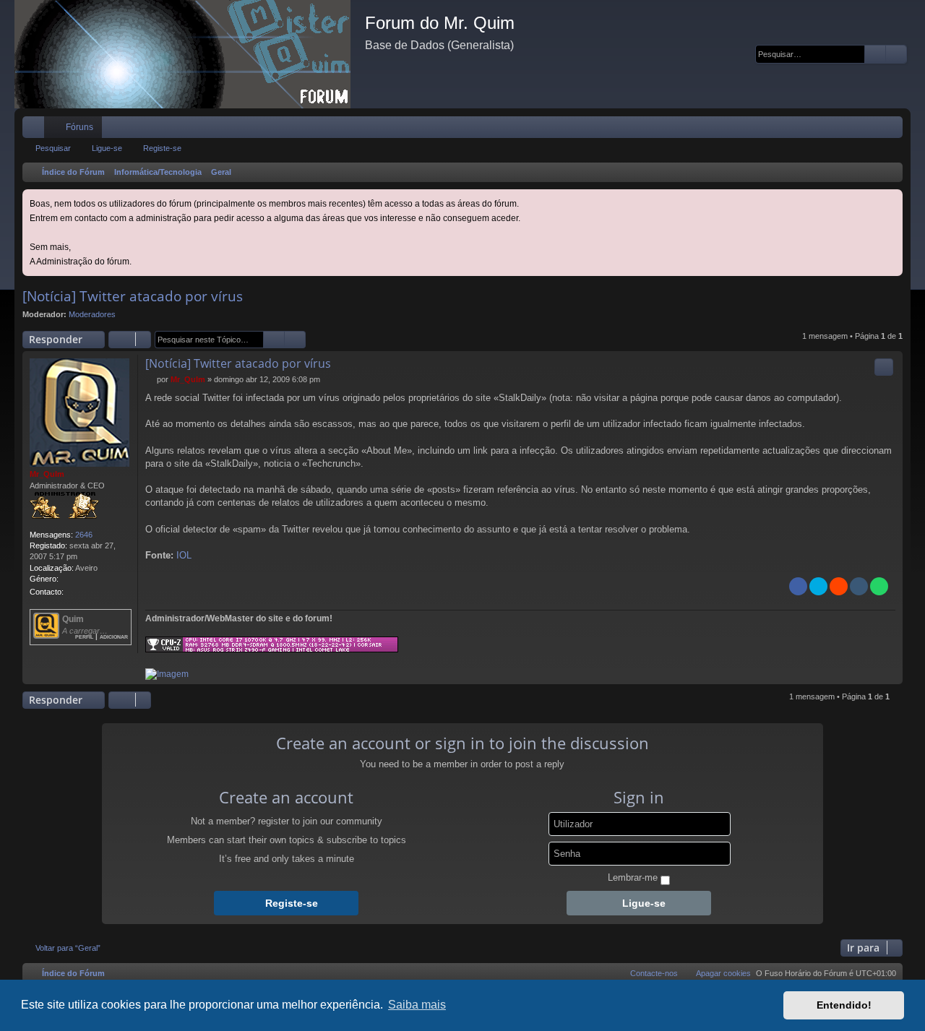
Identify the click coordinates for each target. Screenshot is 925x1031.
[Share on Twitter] (818, 586)
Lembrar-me (633, 877)
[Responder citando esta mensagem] (883, 367)
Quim (73, 619)
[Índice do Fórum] (189, 54)
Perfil (84, 636)
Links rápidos (36, 130)
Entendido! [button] (844, 1005)
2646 (83, 534)
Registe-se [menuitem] (895, 130)
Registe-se (162, 148)
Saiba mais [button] (417, 1004)
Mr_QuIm (47, 474)
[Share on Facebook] (798, 586)
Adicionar (114, 636)
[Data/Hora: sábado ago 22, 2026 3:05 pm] (889, 173)
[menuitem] (848, 127)
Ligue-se (107, 148)
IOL (184, 555)
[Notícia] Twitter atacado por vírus (132, 296)
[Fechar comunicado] (893, 199)
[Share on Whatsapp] (879, 586)
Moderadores (92, 314)
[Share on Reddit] (839, 586)
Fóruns (79, 127)
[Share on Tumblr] (859, 586)
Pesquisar (53, 148)
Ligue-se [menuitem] (873, 130)
